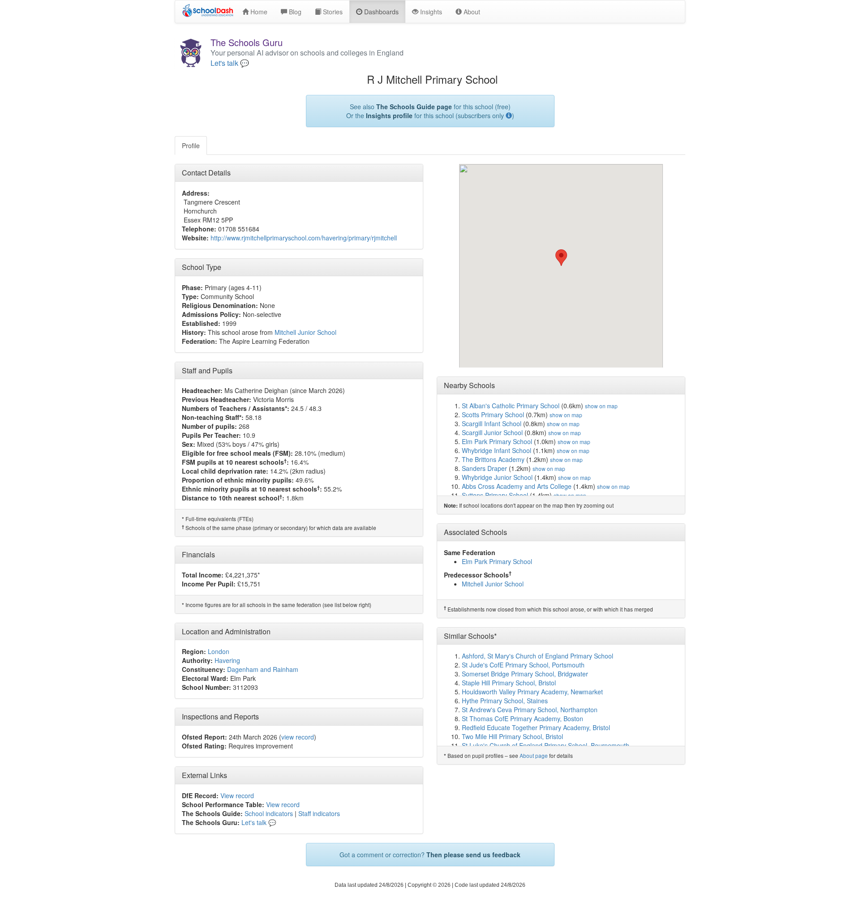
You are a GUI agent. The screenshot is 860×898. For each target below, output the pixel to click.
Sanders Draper (484, 468)
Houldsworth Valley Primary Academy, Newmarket (532, 691)
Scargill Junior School (492, 432)
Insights (430, 11)
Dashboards (380, 11)
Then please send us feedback (473, 854)
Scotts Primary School (493, 414)
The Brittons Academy (493, 459)
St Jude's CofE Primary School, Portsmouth (523, 664)
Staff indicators (319, 813)
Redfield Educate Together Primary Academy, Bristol (536, 727)
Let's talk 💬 (230, 63)
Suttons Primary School (495, 495)
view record (297, 736)
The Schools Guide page (414, 106)
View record (237, 795)
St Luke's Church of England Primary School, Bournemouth (545, 745)
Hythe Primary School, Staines (505, 700)
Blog (294, 11)
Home (258, 11)
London (218, 651)
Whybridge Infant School (496, 450)
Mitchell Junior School (305, 332)
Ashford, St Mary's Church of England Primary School (537, 655)
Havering (227, 660)
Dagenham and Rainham (262, 669)
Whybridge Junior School (497, 477)
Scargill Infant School (491, 423)
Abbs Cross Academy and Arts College (517, 486)
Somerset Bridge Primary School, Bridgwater (525, 673)
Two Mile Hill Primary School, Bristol (512, 736)
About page (534, 755)
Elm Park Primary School (497, 441)
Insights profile (389, 115)
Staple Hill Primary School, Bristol (509, 682)
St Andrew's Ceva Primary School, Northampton (530, 709)
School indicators (269, 813)
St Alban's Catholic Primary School (510, 405)
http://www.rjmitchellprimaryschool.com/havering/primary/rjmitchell (304, 237)
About (471, 11)
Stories (332, 11)
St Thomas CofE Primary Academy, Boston (522, 718)
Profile (191, 145)
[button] (561, 257)
